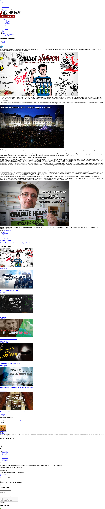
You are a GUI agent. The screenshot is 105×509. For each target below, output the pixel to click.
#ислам (3, 236)
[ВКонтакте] (1, 47)
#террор (4, 235)
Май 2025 (4, 455)
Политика (7, 20)
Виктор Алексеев (7, 230)
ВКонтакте (2, 433)
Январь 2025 (5, 459)
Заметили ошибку (3, 478)
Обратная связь (5, 7)
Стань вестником (3, 10)
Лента (3, 3)
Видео (3, 33)
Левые (6, 29)
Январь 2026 (5, 453)
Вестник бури (3, 477)
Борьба (6, 27)
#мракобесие (5, 233)
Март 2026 (4, 451)
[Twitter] (2, 47)
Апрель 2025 (5, 456)
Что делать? (7, 35)
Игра (3, 5)
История (6, 22)
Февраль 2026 (5, 452)
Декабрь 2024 (5, 460)
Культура (7, 25)
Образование (7, 23)
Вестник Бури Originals (9, 34)
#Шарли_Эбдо (5, 237)
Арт (3, 4)
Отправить (2, 502)
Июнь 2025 (4, 454)
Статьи (3, 2)
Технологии (7, 26)
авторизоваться (22, 420)
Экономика (7, 21)
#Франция (4, 234)
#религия (4, 232)
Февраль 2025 (5, 458)
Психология (7, 24)
